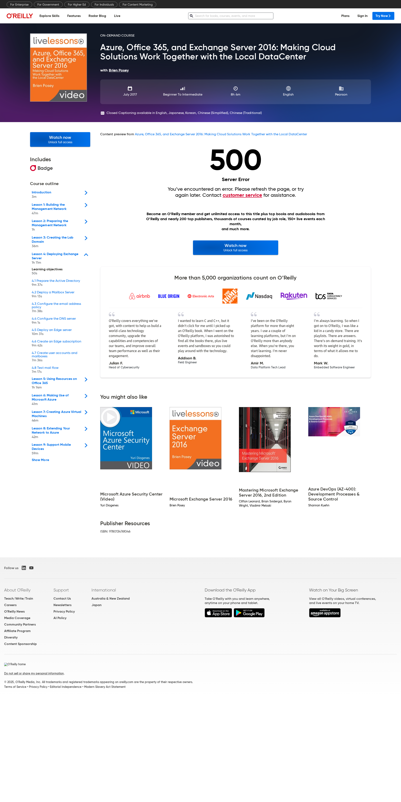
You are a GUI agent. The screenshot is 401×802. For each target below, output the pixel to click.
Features (74, 16)
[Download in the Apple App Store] (218, 616)
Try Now (382, 16)
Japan (96, 605)
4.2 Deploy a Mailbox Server (53, 294)
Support (61, 590)
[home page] (20, 16)
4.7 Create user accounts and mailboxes (54, 356)
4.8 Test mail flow (45, 370)
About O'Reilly (17, 590)
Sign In (362, 16)
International (103, 590)
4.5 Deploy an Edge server (52, 332)
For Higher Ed (77, 4)
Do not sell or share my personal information (34, 673)
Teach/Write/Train (18, 598)
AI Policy (59, 618)
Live (117, 16)
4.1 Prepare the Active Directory (56, 283)
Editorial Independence (65, 687)
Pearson (341, 94)
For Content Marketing (138, 4)
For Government (48, 4)
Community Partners (20, 624)
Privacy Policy (64, 611)
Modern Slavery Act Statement (105, 687)
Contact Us (62, 598)
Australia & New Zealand (110, 598)
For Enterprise (19, 4)
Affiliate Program (17, 631)
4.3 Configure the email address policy (56, 307)
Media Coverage (17, 618)
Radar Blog (97, 16)
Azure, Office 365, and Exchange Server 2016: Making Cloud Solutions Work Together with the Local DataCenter (221, 134)
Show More (40, 460)
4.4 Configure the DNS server (54, 320)
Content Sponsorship (20, 644)
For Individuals (104, 4)
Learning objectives (47, 271)
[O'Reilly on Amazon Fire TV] (325, 616)
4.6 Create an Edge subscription (56, 343)
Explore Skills (49, 16)
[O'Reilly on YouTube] (31, 568)
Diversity (11, 637)
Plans (345, 16)
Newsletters (62, 605)
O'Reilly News (14, 611)
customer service (242, 195)
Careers (10, 605)
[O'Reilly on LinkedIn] (24, 568)
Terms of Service (15, 687)
